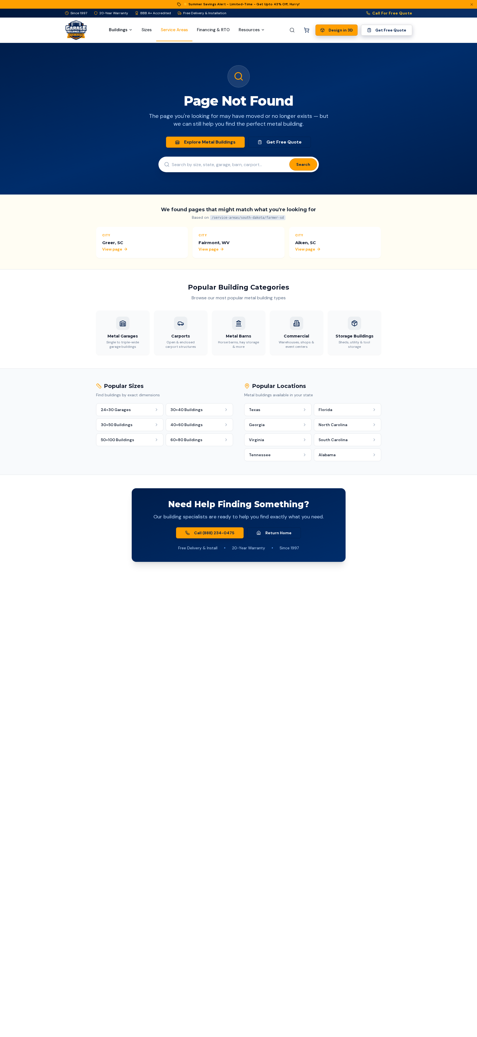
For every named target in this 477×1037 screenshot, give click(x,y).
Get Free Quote (390, 30)
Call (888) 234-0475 (214, 532)
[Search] (292, 30)
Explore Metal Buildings (210, 142)
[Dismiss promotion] (472, 4)
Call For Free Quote (392, 13)
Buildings (118, 30)
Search (303, 164)
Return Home (278, 532)
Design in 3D (341, 30)
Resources (249, 30)
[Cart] (306, 30)
